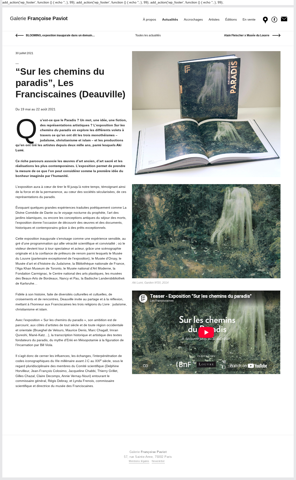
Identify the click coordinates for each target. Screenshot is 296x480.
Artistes (214, 19)
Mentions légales (139, 461)
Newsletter (158, 461)
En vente (249, 19)
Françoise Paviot (39, 18)
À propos (149, 19)
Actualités (170, 19)
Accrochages (193, 19)
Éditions (231, 19)
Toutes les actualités (148, 35)
